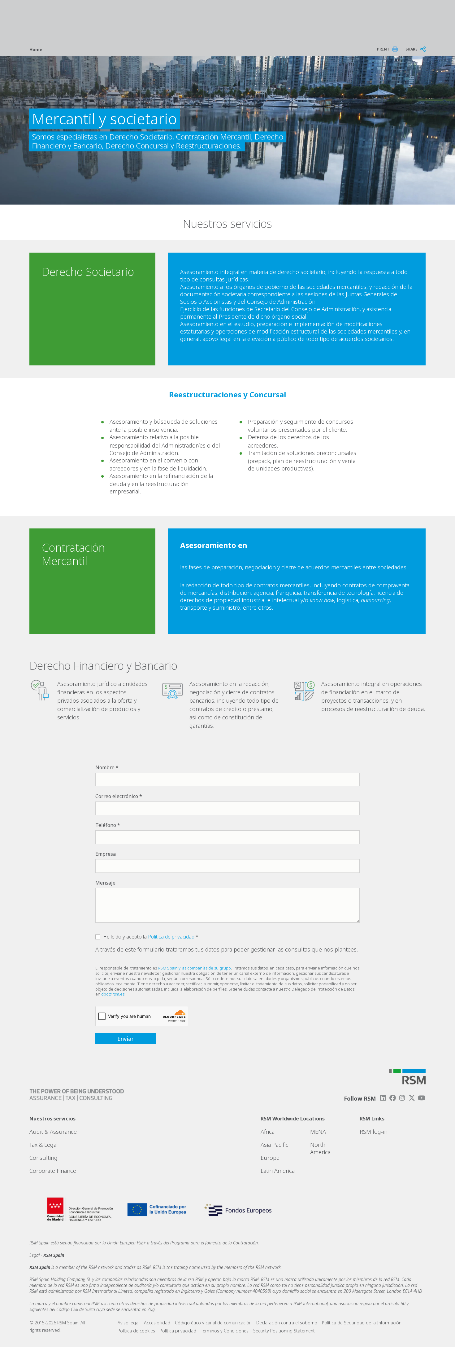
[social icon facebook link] (392, 1098)
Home (35, 49)
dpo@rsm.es (112, 994)
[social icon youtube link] (422, 1098)
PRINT (383, 49)
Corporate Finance (52, 1170)
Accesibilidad (157, 1323)
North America (320, 1148)
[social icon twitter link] (412, 1098)
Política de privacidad (171, 936)
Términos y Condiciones (225, 1331)
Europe (270, 1157)
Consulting (43, 1157)
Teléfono (105, 825)
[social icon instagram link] (402, 1098)
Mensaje (105, 882)
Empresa (105, 853)
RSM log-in (374, 1131)
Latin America (278, 1170)
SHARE (411, 49)
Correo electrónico (116, 796)
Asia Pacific (274, 1144)
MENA (318, 1131)
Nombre (105, 767)
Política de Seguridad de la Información (361, 1323)
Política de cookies (136, 1331)
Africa (268, 1131)
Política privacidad (178, 1331)
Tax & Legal (43, 1144)
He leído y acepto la (148, 936)
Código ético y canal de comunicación (213, 1323)
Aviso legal (128, 1323)
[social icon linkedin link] (383, 1098)
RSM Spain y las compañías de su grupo (194, 968)
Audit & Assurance (53, 1131)
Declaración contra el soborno (286, 1323)
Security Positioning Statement (284, 1331)
